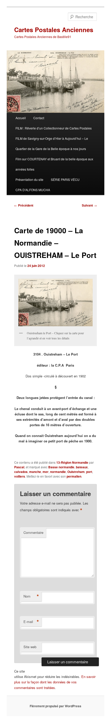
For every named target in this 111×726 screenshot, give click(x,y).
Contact (38, 118)
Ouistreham (76, 471)
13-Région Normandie (72, 462)
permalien (74, 476)
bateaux (82, 467)
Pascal (19, 467)
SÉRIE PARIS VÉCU (65, 179)
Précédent (23, 205)
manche (35, 471)
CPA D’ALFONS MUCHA (32, 190)
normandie (58, 471)
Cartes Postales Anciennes (53, 29)
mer (46, 471)
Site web (29, 646)
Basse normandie (61, 467)
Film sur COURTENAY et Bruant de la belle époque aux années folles (54, 164)
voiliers (19, 476)
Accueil (20, 118)
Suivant (89, 205)
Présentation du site (29, 179)
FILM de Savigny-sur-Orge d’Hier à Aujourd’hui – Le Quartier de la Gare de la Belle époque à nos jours (51, 143)
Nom (31, 596)
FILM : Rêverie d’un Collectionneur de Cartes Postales (53, 128)
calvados (21, 471)
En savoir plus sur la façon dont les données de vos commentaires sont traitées (55, 682)
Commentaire (33, 532)
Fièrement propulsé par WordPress (55, 706)
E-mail (31, 622)
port (89, 471)
